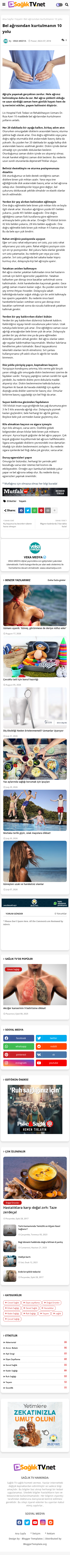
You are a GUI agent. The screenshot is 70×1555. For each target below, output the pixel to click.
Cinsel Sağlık (13, 1302)
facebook (21, 1038)
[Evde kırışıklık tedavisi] (9, 1276)
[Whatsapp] (34, 510)
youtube (53, 1062)
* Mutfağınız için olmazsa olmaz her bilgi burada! (29, 483)
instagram (21, 1062)
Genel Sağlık (31, 1308)
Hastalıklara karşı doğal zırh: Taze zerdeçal (30, 1209)
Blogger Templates (32, 1538)
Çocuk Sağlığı (13, 1319)
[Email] (48, 510)
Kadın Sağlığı (13, 1313)
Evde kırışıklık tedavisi (29, 1271)
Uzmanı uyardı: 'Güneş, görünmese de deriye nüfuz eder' (34, 628)
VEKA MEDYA (33, 557)
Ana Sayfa (7, 19)
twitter (53, 1038)
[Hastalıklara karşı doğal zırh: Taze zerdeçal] (35, 1178)
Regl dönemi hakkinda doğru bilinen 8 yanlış (40, 1242)
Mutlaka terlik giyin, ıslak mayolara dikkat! (27, 833)
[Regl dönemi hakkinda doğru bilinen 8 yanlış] (9, 1246)
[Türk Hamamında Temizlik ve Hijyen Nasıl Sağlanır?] (9, 1230)
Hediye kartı (24, 1256)
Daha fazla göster (57, 580)
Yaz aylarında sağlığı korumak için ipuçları (26, 781)
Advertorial (36, 1342)
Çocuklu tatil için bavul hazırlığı (20, 679)
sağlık (58, 1313)
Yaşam (18, 19)
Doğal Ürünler (53, 1302)
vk (53, 1054)
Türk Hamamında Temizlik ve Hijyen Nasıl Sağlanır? (39, 1228)
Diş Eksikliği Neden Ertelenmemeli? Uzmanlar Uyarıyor (33, 730)
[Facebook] (21, 510)
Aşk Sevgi (36, 1353)
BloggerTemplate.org (35, 1544)
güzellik (36, 1387)
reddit (53, 1046)
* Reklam (50, 1533)
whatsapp (21, 1046)
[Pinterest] (41, 510)
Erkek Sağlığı (13, 1308)
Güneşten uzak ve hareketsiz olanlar (23, 884)
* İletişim (35, 1533)
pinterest (21, 1054)
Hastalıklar (49, 1308)
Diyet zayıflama (33, 1302)
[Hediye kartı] (9, 1261)
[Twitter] (28, 510)
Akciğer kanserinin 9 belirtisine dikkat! (24, 1008)
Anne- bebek (36, 1347)
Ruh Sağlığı (31, 1313)
